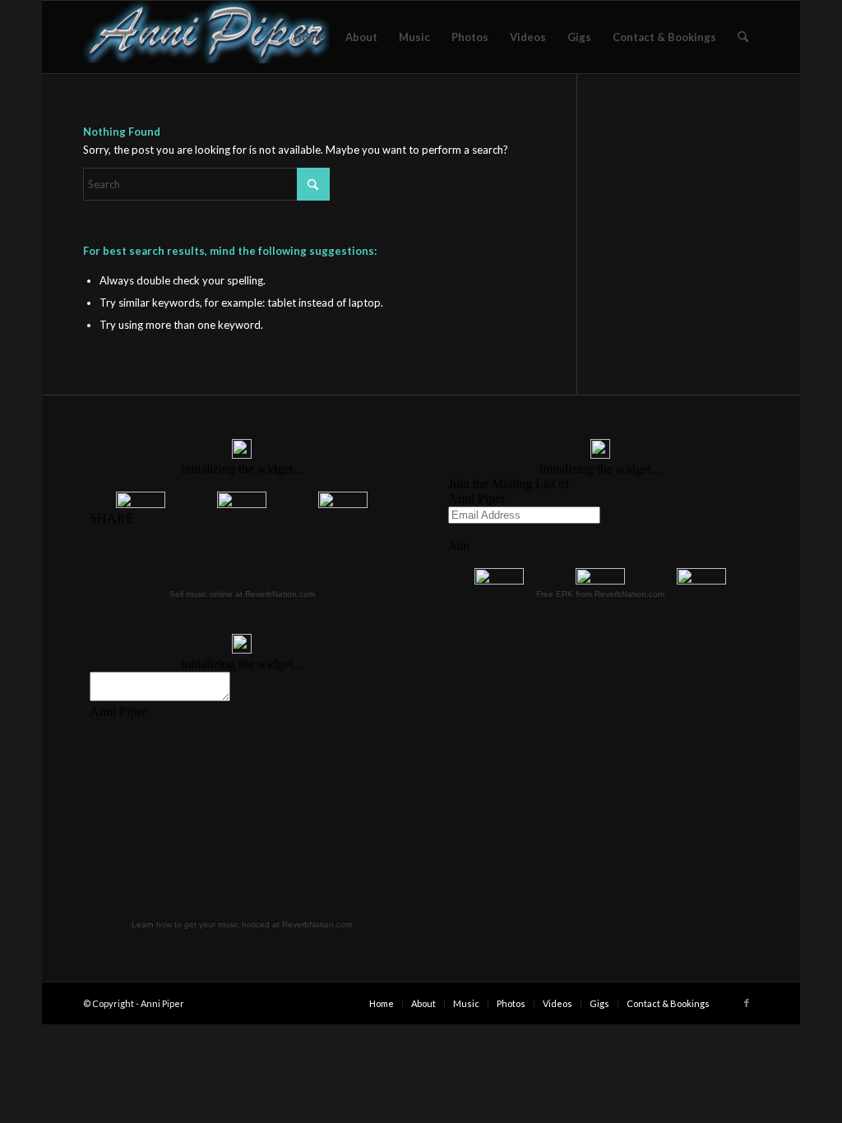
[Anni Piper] (206, 37)
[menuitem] (309, 37)
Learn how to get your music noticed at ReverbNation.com (242, 924)
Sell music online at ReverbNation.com (242, 593)
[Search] (743, 37)
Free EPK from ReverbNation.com (600, 593)
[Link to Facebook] (746, 1003)
